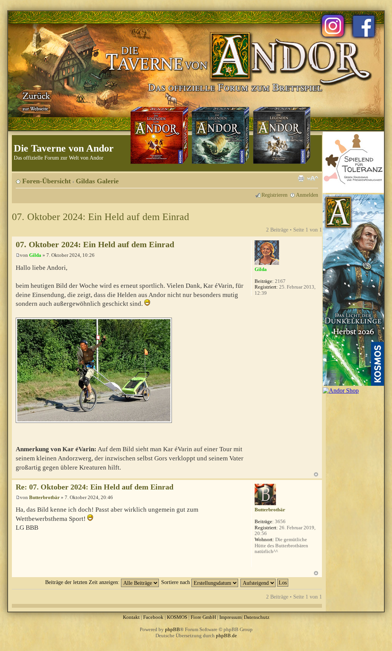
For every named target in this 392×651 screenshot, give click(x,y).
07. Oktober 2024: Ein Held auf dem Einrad (100, 216)
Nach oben (316, 474)
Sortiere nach (176, 582)
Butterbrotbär (44, 497)
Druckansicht (301, 178)
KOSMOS (177, 617)
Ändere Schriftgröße (312, 178)
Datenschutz (257, 617)
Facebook (153, 617)
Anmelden (307, 195)
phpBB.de (226, 635)
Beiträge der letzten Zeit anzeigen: (83, 582)
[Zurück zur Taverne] (35, 100)
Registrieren (274, 195)
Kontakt (131, 617)
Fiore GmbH (203, 617)
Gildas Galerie (97, 181)
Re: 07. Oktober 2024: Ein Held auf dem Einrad (94, 487)
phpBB (172, 629)
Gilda (35, 255)
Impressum (230, 617)
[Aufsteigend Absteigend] (264, 582)
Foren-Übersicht (46, 181)
